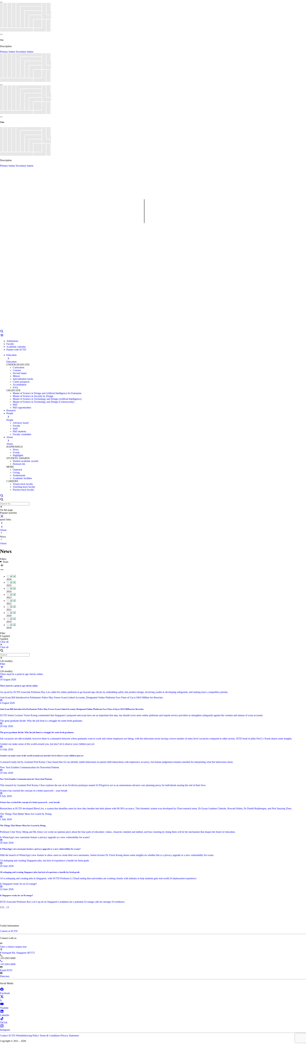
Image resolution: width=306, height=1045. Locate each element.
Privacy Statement (70, 1035)
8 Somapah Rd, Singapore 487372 (17, 952)
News (16, 449)
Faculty (10, 343)
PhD (15, 404)
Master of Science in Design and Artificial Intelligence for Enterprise (47, 393)
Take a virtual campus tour (13, 946)
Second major (20, 373)
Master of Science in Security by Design (33, 396)
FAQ (15, 387)
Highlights (18, 455)
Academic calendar (16, 346)
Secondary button (24, 51)
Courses (17, 370)
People (9, 420)
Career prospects (21, 381)
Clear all (4, 641)
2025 (8, 585)
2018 (8, 627)
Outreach (17, 469)
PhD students (19, 431)
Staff (15, 428)
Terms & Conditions (50, 1035)
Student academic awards (25, 461)
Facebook (5, 993)
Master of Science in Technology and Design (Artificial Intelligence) (47, 399)
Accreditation (19, 384)
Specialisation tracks (23, 379)
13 (7, 907)
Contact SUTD (8, 1035)
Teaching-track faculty (24, 486)
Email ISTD (6, 970)
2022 (8, 603)
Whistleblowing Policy (28, 1035)
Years (5, 561)
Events (16, 452)
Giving (16, 472)
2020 (8, 615)
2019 (8, 621)
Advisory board (21, 422)
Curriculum (18, 367)
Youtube (4, 1007)
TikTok (3, 1022)
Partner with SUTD (16, 349)
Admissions (12, 341)
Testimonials (19, 475)
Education (11, 361)
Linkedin (4, 1015)
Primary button (8, 51)
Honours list (19, 464)
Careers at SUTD (9, 931)
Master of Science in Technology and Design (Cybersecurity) (43, 401)
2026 (8, 579)
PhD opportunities (22, 407)
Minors (16, 376)
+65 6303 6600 (7, 964)
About (9, 443)
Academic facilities (22, 478)
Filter (2, 664)
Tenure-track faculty (23, 484)
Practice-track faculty (23, 489)
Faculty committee (22, 434)
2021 (8, 609)
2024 (8, 591)
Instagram (5, 1029)
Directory (5, 976)
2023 (8, 597)
